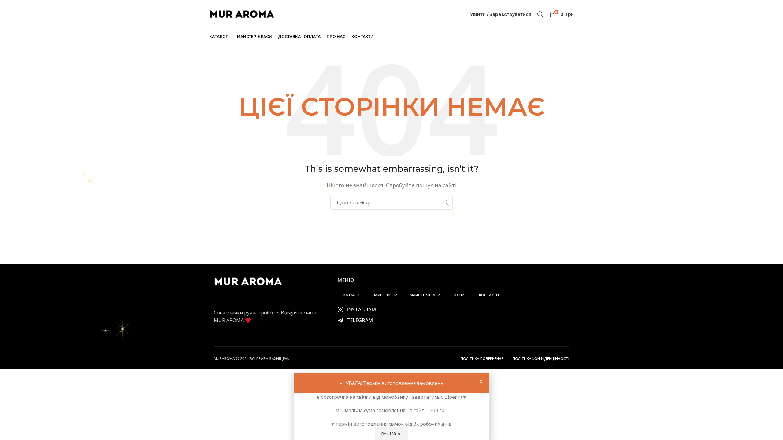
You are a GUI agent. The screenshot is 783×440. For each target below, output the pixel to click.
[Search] (540, 14)
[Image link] (248, 281)
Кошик (460, 295)
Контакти (489, 295)
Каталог (351, 295)
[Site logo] (241, 13)
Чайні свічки (385, 295)
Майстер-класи (425, 295)
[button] (481, 381)
